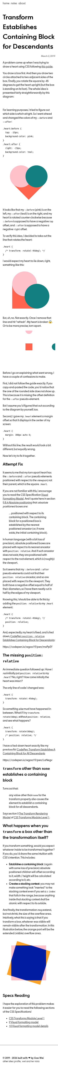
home (6, 3)
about (22, 3)
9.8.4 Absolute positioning (17, 502)
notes (14, 3)
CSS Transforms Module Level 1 (31, 817)
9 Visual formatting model (24, 1022)
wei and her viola (30, 1061)
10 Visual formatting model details (28, 1026)
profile (17, 1061)
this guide (47, 66)
